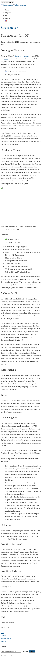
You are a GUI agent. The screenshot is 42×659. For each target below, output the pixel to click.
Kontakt (8, 18)
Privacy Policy (6, 638)
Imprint (3, 641)
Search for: (25, 651)
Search (32, 651)
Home (7, 10)
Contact (3, 636)
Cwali (6, 59)
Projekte (8, 13)
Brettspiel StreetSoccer (22, 56)
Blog (6, 15)
